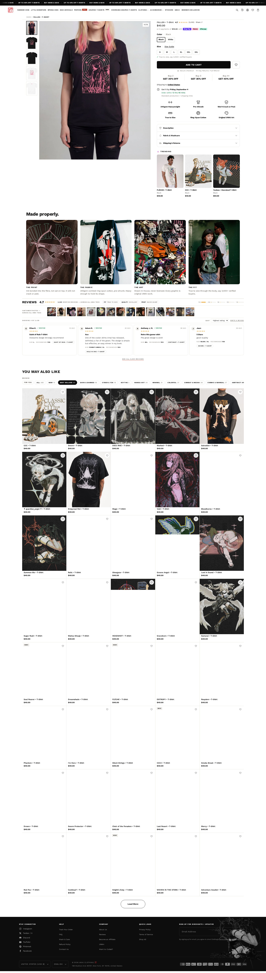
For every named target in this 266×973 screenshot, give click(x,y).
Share (199, 22)
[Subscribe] (243, 931)
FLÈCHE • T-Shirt (164, 190)
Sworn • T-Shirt (205, 346)
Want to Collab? (106, 949)
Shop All (142, 939)
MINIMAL (158, 382)
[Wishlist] (252, 10)
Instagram (27, 929)
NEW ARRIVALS (66, 10)
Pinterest (27, 946)
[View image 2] (31, 43)
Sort (208, 320)
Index (28, 17)
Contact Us (64, 949)
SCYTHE (125, 382)
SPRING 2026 (53, 10)
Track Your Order (66, 930)
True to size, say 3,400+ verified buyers (175, 57)
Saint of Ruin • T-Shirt (63, 342)
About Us (103, 930)
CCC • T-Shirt (191, 190)
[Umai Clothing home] (10, 10)
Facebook (27, 951)
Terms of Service (146, 935)
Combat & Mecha (193, 382)
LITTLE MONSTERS (38, 10)
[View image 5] (31, 88)
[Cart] (258, 10)
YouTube (26, 942)
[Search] (237, 10)
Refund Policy (65, 944)
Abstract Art (240, 382)
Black (161, 39)
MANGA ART (141, 382)
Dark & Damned (88, 382)
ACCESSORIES (156, 10)
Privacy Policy (145, 930)
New (52, 382)
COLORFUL (173, 382)
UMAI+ (177, 10)
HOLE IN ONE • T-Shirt (96, 351)
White (170, 39)
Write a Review (237, 320)
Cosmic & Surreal (217, 382)
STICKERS (169, 10)
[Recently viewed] (242, 10)
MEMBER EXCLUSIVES (191, 10)
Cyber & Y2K (109, 382)
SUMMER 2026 (23, 10)
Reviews (102, 935)
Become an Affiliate (107, 939)
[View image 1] (31, 28)
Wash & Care (64, 939)
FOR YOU (28, 382)
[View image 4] (31, 73)
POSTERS (80, 10)
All (40, 382)
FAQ (60, 935)
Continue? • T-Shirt (176, 342)
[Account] (247, 10)
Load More (133, 904)
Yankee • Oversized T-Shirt (224, 190)
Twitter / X (27, 933)
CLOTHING (142, 10)
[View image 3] (31, 58)
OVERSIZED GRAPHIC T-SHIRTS (124, 10)
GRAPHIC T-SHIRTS (99, 10)
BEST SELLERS (67, 382)
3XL (196, 52)
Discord (26, 938)
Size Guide (169, 46)
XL (181, 52)
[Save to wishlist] (236, 64)
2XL (188, 52)
